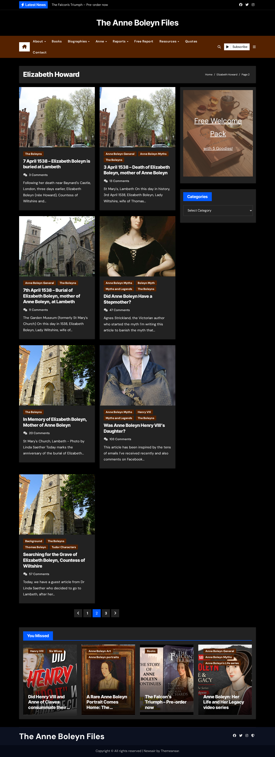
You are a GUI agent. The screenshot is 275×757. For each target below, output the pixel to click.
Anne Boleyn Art (100, 651)
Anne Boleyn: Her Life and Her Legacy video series (223, 702)
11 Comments (38, 310)
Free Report (143, 41)
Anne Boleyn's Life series (222, 663)
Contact (40, 52)
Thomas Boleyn (35, 547)
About (38, 41)
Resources (168, 41)
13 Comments (119, 181)
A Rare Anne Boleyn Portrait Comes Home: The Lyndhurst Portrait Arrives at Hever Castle (107, 710)
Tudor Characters (64, 547)
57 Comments (39, 574)
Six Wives (55, 651)
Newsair (150, 751)
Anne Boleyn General (120, 154)
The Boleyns (33, 154)
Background (33, 541)
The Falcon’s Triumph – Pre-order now (166, 702)
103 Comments (120, 439)
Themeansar (170, 751)
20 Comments (39, 433)
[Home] (24, 46)
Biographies (78, 41)
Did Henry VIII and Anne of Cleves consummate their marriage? (47, 704)
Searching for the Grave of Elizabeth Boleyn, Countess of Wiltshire (54, 560)
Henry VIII (144, 412)
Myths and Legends (119, 289)
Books (57, 41)
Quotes (191, 41)
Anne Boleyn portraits (104, 657)
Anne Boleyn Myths (153, 154)
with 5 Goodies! (218, 148)
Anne (100, 41)
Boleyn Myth (146, 283)
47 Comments (120, 310)
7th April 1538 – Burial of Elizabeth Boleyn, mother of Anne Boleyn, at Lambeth (51, 296)
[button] (254, 47)
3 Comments (38, 175)
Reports (119, 41)
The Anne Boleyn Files (137, 23)
